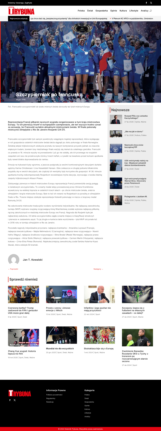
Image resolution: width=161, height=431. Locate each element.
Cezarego (20, 3)
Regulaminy (50, 398)
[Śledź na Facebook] (146, 3)
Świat (90, 10)
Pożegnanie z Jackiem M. (135, 196)
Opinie (113, 10)
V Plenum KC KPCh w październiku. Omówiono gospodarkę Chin (112, 18)
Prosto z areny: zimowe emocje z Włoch (58, 309)
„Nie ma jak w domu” (133, 131)
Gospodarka (101, 10)
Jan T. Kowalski (33, 259)
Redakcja (50, 402)
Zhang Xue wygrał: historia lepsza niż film (22, 352)
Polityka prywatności (54, 395)
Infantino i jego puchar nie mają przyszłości (97, 309)
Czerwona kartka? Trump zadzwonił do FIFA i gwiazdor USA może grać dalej (23, 310)
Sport (20, 317)
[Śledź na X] (151, 3)
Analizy (144, 10)
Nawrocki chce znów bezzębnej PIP (133, 146)
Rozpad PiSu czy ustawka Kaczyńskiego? (136, 117)
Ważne (143, 122)
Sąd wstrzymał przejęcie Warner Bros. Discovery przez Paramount (135, 180)
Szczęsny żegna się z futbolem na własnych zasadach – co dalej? (133, 310)
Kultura (123, 10)
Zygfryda (28, 3)
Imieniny (11, 3)
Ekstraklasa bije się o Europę (99, 348)
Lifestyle (133, 10)
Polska (81, 10)
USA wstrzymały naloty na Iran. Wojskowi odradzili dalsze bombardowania (136, 162)
